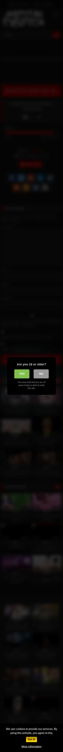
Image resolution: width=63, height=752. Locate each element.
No (41, 373)
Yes (22, 373)
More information (31, 746)
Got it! (31, 739)
